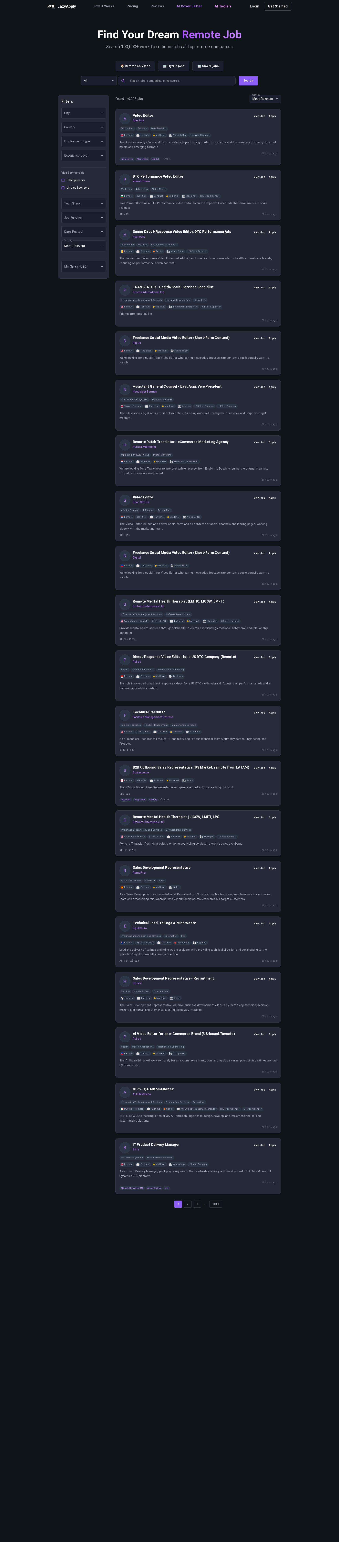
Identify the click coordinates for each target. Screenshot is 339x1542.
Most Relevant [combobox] (74, 246)
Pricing (132, 6)
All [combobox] (85, 80)
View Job (259, 116)
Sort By (68, 240)
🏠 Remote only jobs (135, 66)
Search (248, 80)
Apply (272, 116)
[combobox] (83, 113)
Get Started (278, 6)
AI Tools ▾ (223, 6)
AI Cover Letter (189, 6)
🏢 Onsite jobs (208, 66)
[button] (127, 129)
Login (254, 6)
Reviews (157, 6)
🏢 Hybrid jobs (173, 66)
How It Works (103, 6)
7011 (215, 1204)
